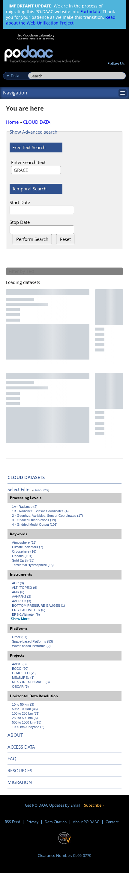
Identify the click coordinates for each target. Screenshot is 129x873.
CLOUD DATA (36, 122)
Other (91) (19, 637)
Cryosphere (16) (24, 551)
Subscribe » (94, 805)
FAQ (12, 759)
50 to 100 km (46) (25, 709)
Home (12, 122)
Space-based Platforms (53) (32, 641)
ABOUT (15, 735)
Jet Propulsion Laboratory (35, 35)
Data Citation (56, 822)
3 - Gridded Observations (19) (34, 520)
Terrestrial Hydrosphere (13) (33, 565)
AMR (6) (18, 592)
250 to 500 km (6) (25, 718)
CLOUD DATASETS (26, 477)
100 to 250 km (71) (26, 713)
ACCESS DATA (21, 747)
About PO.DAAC (86, 822)
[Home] (42, 54)
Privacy (32, 822)
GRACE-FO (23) (24, 673)
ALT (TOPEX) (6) (24, 587)
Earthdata (90, 11)
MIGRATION (20, 782)
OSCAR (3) (20, 686)
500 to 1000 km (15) (26, 722)
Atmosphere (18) (24, 542)
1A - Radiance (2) (25, 506)
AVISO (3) (19, 664)
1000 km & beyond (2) (28, 727)
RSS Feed (12, 822)
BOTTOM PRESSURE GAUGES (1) (38, 605)
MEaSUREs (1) (23, 677)
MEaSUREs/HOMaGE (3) (31, 682)
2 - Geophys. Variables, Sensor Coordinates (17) (47, 515)
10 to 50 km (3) (23, 704)
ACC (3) (18, 583)
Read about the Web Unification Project (61, 20)
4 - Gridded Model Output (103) (35, 524)
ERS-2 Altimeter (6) (26, 614)
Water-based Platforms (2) (31, 646)
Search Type (15, 69)
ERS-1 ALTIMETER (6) (28, 610)
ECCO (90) (20, 668)
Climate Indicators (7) (27, 547)
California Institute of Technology (36, 38)
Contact (112, 822)
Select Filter (19, 489)
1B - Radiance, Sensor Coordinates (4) (40, 511)
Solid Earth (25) (23, 560)
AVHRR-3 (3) (21, 601)
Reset (65, 239)
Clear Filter (40, 490)
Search (34, 69)
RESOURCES (20, 770)
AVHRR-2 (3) (21, 596)
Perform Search (32, 239)
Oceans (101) (22, 556)
